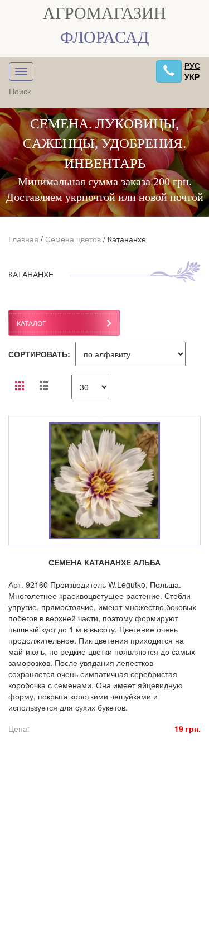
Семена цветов (73, 238)
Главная (23, 238)
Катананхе (127, 238)
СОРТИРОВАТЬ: (39, 353)
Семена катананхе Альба (104, 562)
